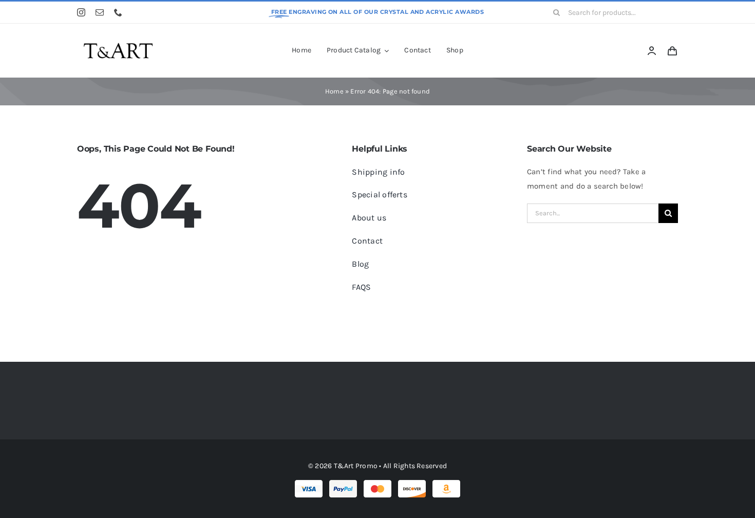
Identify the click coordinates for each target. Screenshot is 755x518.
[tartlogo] (118, 37)
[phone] (118, 12)
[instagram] (81, 12)
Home (334, 91)
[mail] (100, 12)
